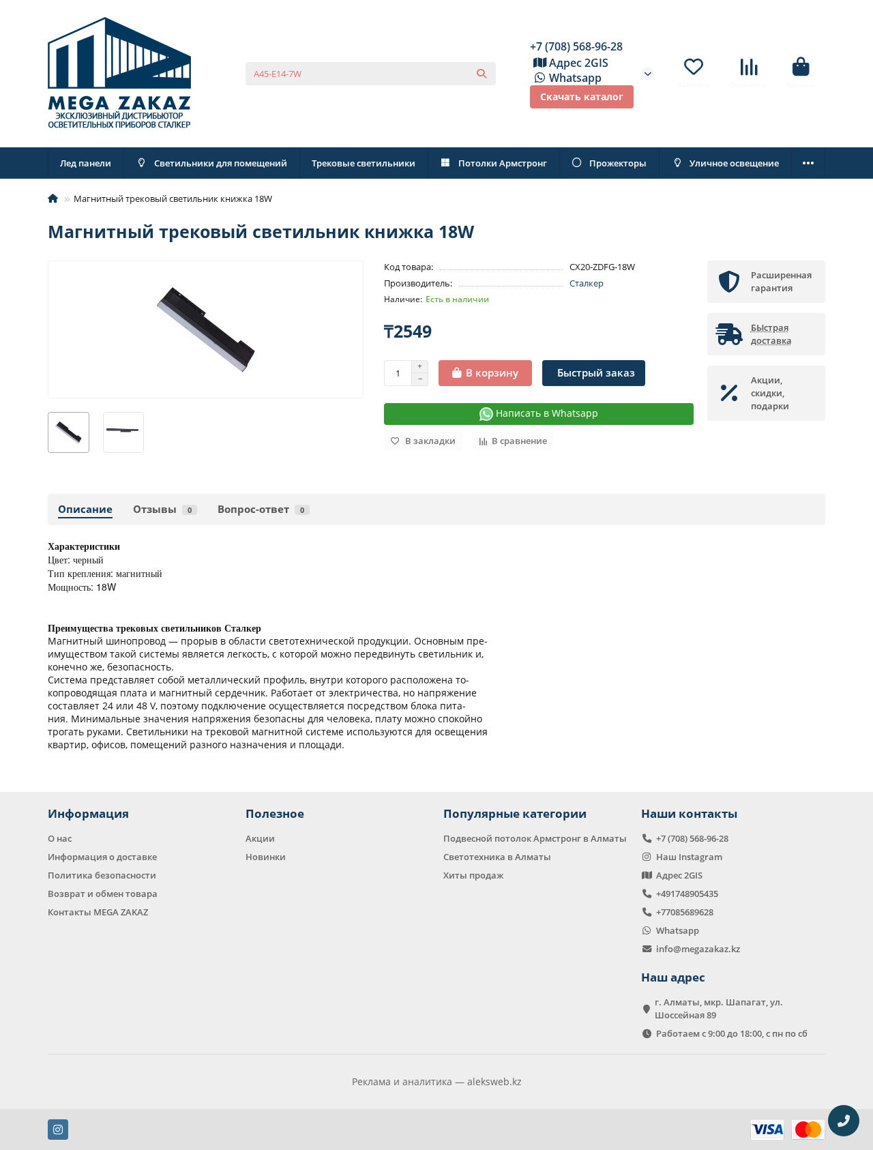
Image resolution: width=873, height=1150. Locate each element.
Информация (88, 813)
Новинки (266, 857)
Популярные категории (515, 813)
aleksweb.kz (494, 1081)
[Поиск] (481, 74)
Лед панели (85, 163)
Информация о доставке (102, 857)
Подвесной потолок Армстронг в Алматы (535, 838)
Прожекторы (618, 163)
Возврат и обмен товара (103, 893)
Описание (85, 509)
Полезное (275, 813)
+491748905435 (687, 893)
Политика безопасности (102, 875)
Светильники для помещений (220, 163)
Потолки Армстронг (502, 163)
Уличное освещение (734, 163)
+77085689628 (684, 912)
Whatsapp (575, 77)
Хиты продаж (473, 875)
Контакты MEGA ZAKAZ (98, 912)
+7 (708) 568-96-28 (576, 46)
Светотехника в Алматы (497, 857)
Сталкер (586, 283)
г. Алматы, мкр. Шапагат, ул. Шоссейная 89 (719, 1008)
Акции (260, 838)
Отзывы (162, 509)
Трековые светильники (363, 163)
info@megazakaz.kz (698, 949)
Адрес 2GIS (578, 62)
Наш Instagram (689, 857)
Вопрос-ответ (261, 509)
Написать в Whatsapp (545, 413)
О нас (60, 838)
